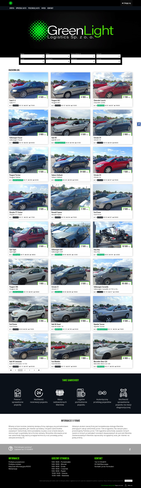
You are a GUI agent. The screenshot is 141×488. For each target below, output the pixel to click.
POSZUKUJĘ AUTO (34, 8)
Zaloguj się (127, 3)
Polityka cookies (15, 464)
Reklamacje (13, 469)
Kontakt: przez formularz (104, 466)
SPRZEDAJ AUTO (21, 8)
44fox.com (130, 485)
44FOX (43, 8)
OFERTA (11, 8)
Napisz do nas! (112, 485)
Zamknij (128, 481)
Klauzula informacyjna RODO (20, 466)
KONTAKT (50, 8)
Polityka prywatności (17, 462)
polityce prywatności (118, 481)
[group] (70, 30)
